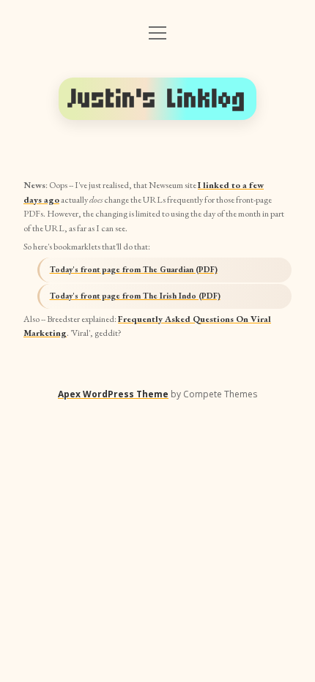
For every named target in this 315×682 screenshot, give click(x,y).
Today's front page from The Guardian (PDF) (134, 269)
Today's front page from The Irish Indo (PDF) (135, 296)
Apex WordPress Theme (113, 394)
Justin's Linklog (157, 98)
